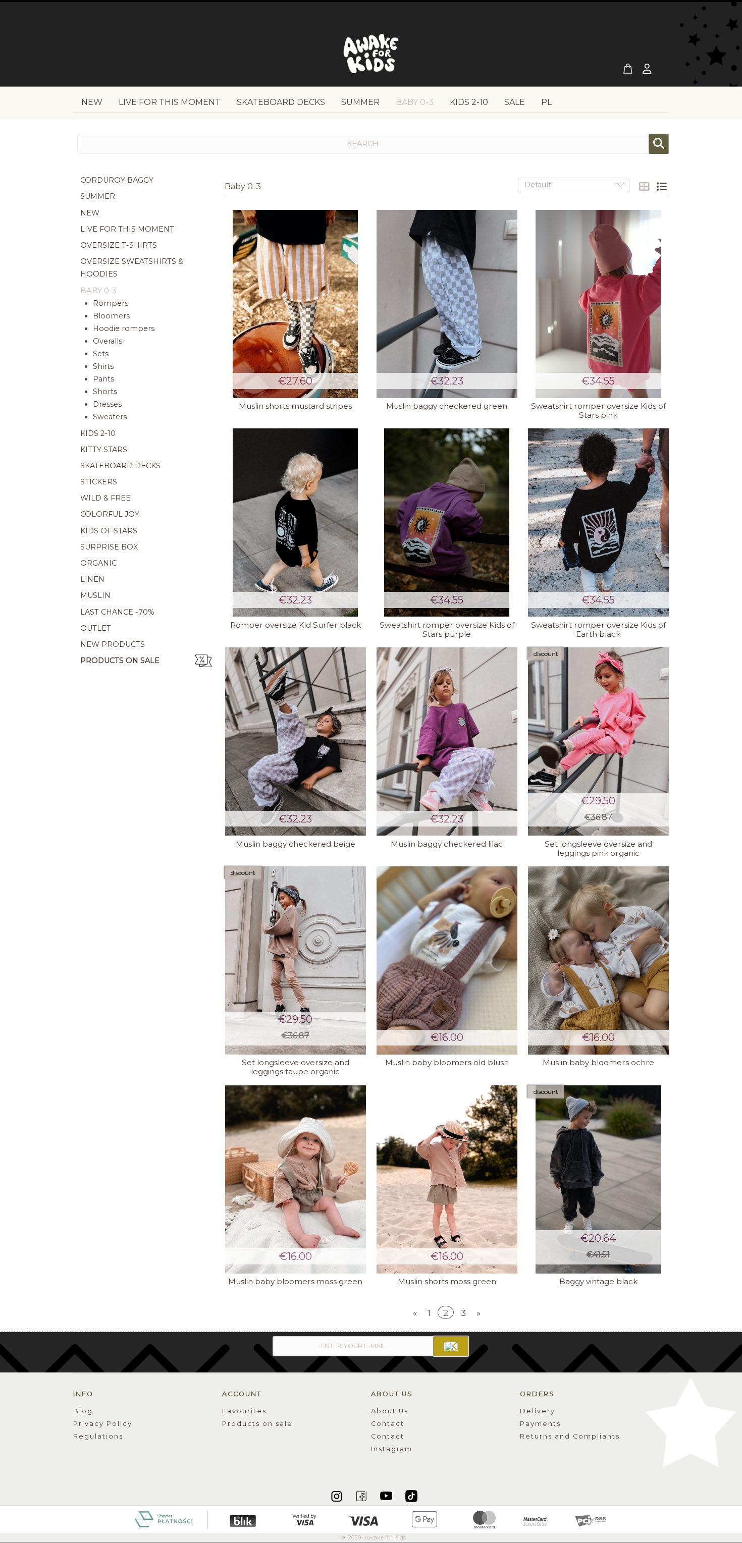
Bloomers (111, 315)
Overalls (107, 341)
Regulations (98, 1436)
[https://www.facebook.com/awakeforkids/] (362, 1495)
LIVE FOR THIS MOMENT (127, 229)
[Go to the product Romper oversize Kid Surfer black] (295, 522)
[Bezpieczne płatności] (371, 1518)
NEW (89, 212)
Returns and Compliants (570, 1436)
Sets (101, 353)
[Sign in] (648, 70)
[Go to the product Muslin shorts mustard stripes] (295, 304)
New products (112, 644)
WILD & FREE (105, 498)
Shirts (103, 366)
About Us (389, 1411)
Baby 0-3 (98, 290)
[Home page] (371, 56)
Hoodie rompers (123, 328)
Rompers (110, 303)
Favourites (244, 1411)
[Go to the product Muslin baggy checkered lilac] (446, 741)
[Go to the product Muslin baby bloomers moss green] (295, 1179)
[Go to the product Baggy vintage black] (598, 1179)
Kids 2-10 (98, 433)
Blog (83, 1411)
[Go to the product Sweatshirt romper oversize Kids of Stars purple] (446, 522)
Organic (98, 563)
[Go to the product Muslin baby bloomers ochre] (598, 960)
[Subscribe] (450, 1346)
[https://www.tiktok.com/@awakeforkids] (411, 1495)
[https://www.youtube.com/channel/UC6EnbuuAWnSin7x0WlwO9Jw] (387, 1495)
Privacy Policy (102, 1423)
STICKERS (98, 481)
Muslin (95, 595)
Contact (387, 1423)
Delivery (537, 1411)
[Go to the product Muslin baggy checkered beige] (295, 741)
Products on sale (120, 660)
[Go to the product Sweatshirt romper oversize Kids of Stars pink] (598, 304)
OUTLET (95, 628)
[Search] (659, 144)
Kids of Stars (108, 530)
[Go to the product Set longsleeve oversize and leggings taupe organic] (295, 960)
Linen (92, 579)
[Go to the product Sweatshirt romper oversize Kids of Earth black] (598, 522)
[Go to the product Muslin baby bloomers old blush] (446, 960)
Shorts (105, 391)
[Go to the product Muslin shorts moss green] (446, 1179)
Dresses (107, 404)
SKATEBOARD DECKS (120, 465)
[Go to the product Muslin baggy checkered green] (446, 304)
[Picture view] (644, 187)
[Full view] (661, 187)
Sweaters (110, 416)
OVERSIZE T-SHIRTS (118, 245)
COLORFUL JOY (109, 514)
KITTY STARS (103, 449)
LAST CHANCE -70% (117, 612)
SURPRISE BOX (109, 547)
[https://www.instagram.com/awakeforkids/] (337, 1495)
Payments (540, 1423)
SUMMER (97, 196)
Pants (103, 378)
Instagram (391, 1449)
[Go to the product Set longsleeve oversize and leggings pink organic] (598, 741)
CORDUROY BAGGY (116, 180)
